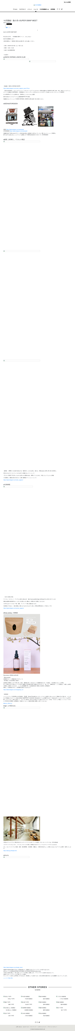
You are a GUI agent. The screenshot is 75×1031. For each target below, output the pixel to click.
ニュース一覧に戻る (8, 978)
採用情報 (53, 9)
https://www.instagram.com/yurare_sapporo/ (13, 608)
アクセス (15, 9)
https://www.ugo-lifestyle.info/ (10, 850)
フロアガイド (22, 9)
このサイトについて (42, 1026)
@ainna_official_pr (7, 703)
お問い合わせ (19, 1026)
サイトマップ (33, 1026)
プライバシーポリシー (52, 1026)
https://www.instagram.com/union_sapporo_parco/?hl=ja (16, 88)
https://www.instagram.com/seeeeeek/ (15, 129)
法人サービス (26, 1026)
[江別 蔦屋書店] (37, 5)
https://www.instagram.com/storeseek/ (18, 131)
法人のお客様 (67, 2)
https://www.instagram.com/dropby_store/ (13, 967)
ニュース (36, 9)
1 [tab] (37, 30)
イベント (29, 9)
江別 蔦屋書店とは (44, 9)
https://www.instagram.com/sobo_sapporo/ (13, 480)
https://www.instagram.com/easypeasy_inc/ (13, 689)
